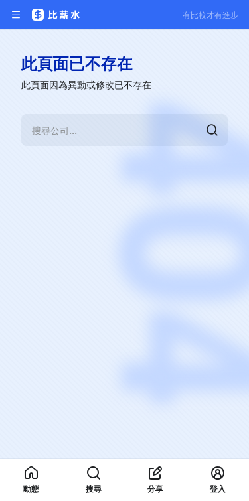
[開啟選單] (16, 14)
